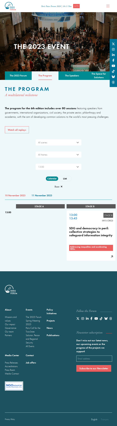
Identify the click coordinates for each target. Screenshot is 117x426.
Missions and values (11, 318)
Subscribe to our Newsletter (93, 368)
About (8, 309)
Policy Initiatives (52, 311)
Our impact (10, 324)
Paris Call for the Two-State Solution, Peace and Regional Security (33, 335)
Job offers (31, 362)
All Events (30, 346)
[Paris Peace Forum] (10, 6)
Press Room (10, 369)
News (50, 327)
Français (104, 419)
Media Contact (12, 373)
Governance (10, 327)
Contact (30, 355)
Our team (9, 331)
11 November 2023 (42, 195)
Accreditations (11, 366)
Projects (51, 320)
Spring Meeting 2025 (33, 322)
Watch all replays (17, 129)
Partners (8, 335)
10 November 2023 (15, 195)
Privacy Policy (10, 419)
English (94, 419)
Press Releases (11, 362)
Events (29, 309)
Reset (57, 186)
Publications (53, 335)
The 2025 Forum (33, 316)
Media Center (12, 355)
